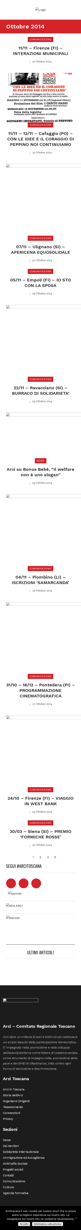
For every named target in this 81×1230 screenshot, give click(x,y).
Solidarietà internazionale (21, 1152)
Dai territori (11, 1146)
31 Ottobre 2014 (42, 62)
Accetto (24, 1224)
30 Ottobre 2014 (41, 260)
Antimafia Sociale (15, 1163)
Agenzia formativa (16, 1193)
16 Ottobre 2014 (42, 845)
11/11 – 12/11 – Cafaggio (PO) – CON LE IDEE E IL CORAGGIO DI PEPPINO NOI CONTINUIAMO (40, 139)
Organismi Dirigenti (16, 1101)
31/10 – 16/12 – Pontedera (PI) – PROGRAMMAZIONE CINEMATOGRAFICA (40, 690)
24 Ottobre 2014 (41, 812)
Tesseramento (13, 1107)
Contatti (8, 1175)
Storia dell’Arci (13, 1095)
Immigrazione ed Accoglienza (24, 1157)
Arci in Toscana (13, 1089)
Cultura (8, 1187)
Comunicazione (14, 1181)
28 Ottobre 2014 (42, 591)
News (7, 1140)
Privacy (8, 1119)
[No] (76, 1218)
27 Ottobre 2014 (42, 704)
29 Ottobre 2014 (41, 294)
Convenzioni (11, 1113)
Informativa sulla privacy (48, 1224)
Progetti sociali (13, 1169)
